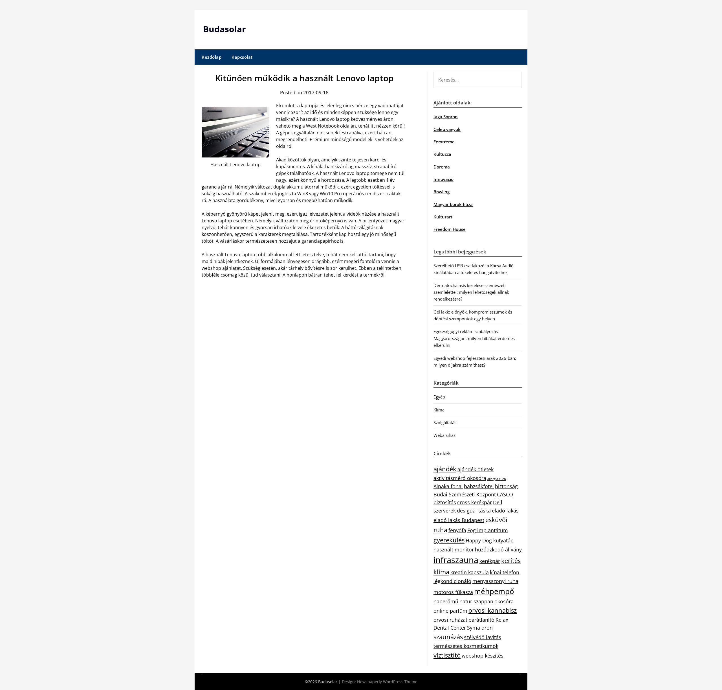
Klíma (438, 410)
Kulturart (442, 217)
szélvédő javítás (482, 637)
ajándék (444, 469)
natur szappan (476, 601)
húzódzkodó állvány (498, 549)
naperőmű (445, 601)
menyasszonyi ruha (495, 581)
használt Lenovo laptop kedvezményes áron (346, 119)
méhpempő (494, 591)
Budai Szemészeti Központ (464, 494)
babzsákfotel (479, 486)
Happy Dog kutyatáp (490, 540)
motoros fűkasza (453, 592)
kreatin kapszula (469, 572)
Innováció (443, 179)
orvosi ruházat (450, 619)
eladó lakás (505, 510)
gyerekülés (449, 540)
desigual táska (474, 510)
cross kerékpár (474, 502)
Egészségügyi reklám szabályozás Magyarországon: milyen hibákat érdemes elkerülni (474, 338)
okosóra (504, 601)
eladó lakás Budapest (458, 520)
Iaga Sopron (445, 116)
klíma (441, 572)
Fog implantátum (487, 530)
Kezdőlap (211, 57)
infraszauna (455, 560)
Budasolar (224, 29)
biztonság (506, 486)
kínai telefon (504, 572)
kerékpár (489, 561)
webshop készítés (482, 655)
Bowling (441, 191)
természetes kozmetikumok (465, 646)
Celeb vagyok (447, 129)
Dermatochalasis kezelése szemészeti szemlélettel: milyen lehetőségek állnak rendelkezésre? (471, 292)
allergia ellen (496, 479)
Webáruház (444, 435)
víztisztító (447, 655)
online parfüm (450, 610)
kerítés (511, 560)
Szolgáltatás (444, 422)
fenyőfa (457, 530)
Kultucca (442, 154)
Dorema (441, 167)
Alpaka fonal (448, 486)
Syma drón (480, 627)
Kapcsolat (242, 57)
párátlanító (481, 619)
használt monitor (453, 549)
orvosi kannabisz (492, 610)
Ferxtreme (444, 141)
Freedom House (449, 229)
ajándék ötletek (475, 469)
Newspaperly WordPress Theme (387, 681)
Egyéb (439, 397)
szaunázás (448, 636)
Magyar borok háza (453, 204)
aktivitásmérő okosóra (459, 478)
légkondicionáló (452, 581)
